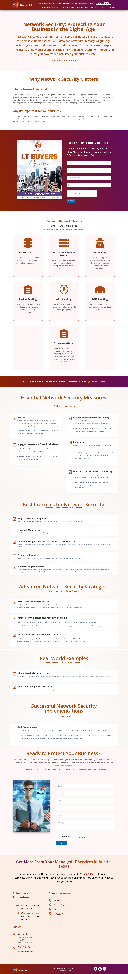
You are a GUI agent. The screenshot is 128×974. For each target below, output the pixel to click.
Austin (56, 909)
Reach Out (62, 843)
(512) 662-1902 (96, 381)
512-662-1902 (103, 3)
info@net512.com (26, 951)
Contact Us (104, 7)
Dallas (56, 900)
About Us (93, 7)
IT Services (55, 7)
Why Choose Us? (68, 7)
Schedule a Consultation (64, 60)
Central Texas (60, 905)
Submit (71, 200)
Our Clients (79, 7)
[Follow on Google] (100, 969)
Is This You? (46, 7)
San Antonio (59, 913)
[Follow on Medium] (104, 969)
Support (112, 7)
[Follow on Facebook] (96, 969)
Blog (86, 7)
